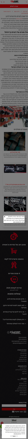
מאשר (14, 436)
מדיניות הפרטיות (17, 434)
